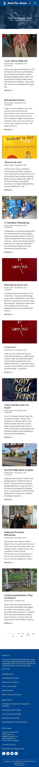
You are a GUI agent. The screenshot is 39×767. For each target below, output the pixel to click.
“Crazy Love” (10, 347)
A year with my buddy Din (16, 60)
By (8, 64)
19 (13, 636)
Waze (22, 749)
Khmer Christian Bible (9, 686)
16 (23, 634)
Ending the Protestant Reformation (14, 533)
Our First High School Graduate (18, 469)
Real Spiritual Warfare (14, 100)
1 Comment (7, 290)
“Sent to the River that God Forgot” (16, 406)
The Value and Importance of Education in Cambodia (16, 705)
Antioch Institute (7, 690)
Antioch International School (11, 695)
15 (18, 634)
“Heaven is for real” (13, 162)
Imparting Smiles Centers (10, 678)
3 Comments (8, 66)
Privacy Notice (19, 765)
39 (22, 636)
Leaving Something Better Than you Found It (18, 596)
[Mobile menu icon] (35, 3)
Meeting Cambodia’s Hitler (11, 718)
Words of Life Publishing (10, 682)
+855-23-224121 (10, 745)
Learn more (6, 669)
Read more (8, 90)
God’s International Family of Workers (14, 722)
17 (28, 634)
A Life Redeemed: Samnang (11, 714)
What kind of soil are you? (16, 284)
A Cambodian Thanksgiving (16, 222)
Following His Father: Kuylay (11, 710)
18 (33, 634)
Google (16, 749)
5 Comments (8, 227)
